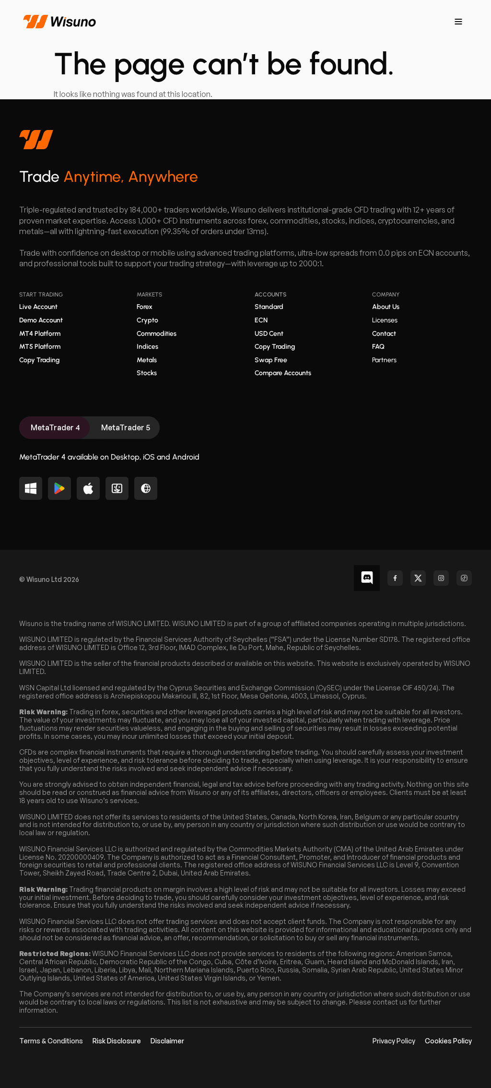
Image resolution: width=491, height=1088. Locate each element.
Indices (147, 347)
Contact (384, 334)
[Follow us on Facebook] (395, 578)
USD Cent (269, 334)
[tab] (54, 427)
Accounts (270, 294)
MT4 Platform (39, 334)
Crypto (147, 320)
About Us (385, 307)
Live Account (38, 307)
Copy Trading (39, 360)
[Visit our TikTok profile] (464, 578)
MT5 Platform (39, 347)
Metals (147, 360)
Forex (144, 307)
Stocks (147, 373)
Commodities (156, 334)
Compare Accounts (283, 373)
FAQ (378, 347)
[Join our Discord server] (367, 578)
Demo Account (41, 320)
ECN (261, 320)
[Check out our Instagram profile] (441, 578)
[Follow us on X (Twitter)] (418, 578)
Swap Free (271, 360)
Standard (269, 307)
